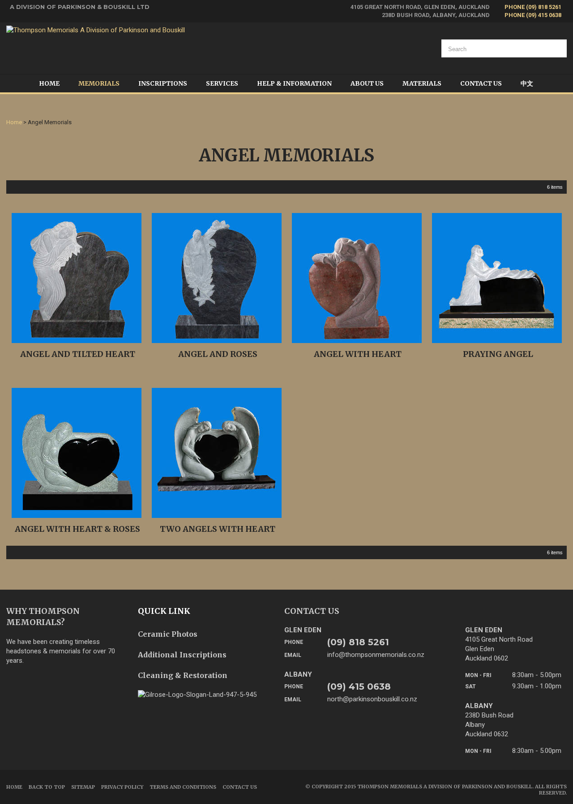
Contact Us (481, 83)
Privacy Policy (122, 787)
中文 (527, 83)
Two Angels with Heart (217, 529)
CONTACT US (311, 611)
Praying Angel (498, 354)
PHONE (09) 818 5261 (533, 7)
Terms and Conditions (183, 787)
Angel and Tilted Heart (77, 354)
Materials (421, 83)
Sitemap (83, 787)
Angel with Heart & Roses (77, 529)
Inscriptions (162, 83)
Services (222, 83)
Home (49, 83)
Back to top (47, 787)
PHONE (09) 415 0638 (533, 15)
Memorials (99, 83)
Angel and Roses (217, 354)
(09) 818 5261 (358, 642)
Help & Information (294, 83)
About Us (367, 83)
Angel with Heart (358, 354)
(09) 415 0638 (359, 686)
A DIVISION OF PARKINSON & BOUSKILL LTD (80, 6)
